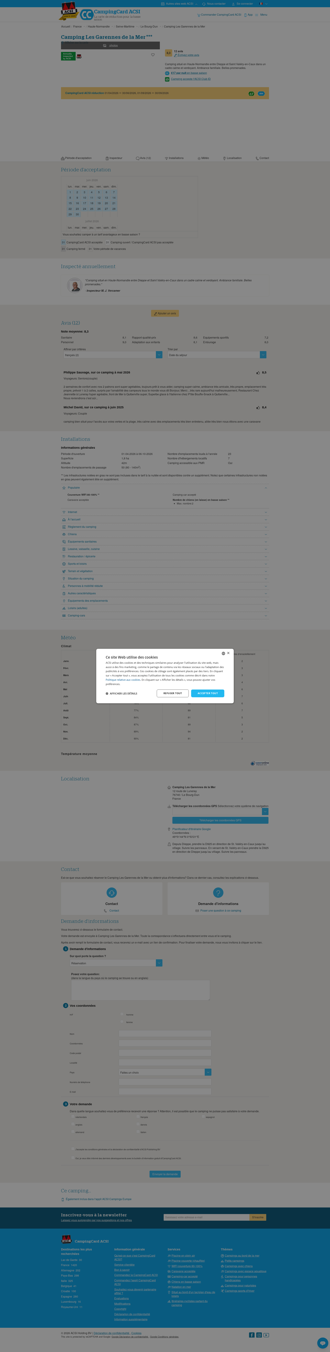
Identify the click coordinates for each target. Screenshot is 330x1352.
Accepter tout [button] (208, 693)
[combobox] (223, 653)
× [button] (228, 653)
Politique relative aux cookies (123, 679)
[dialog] (165, 676)
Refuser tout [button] (172, 693)
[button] (121, 693)
